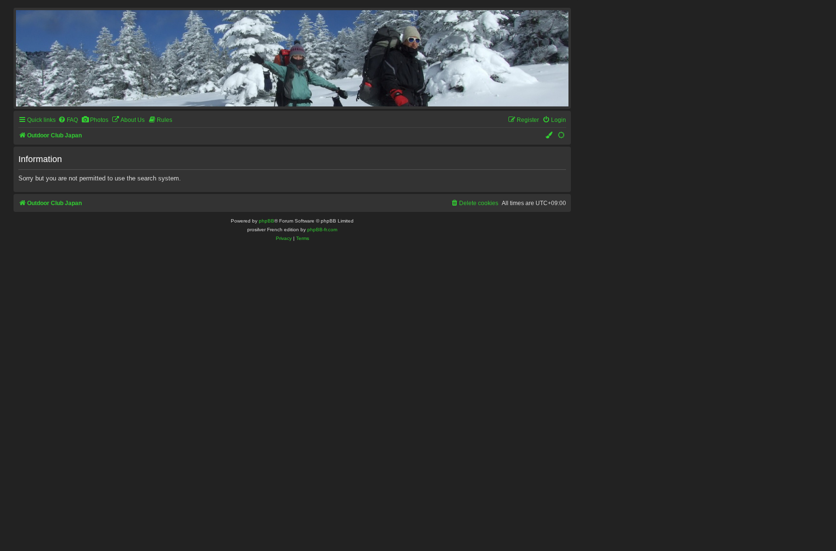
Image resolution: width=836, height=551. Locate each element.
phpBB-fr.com (322, 229)
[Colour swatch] (549, 135)
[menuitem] (68, 120)
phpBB (266, 220)
